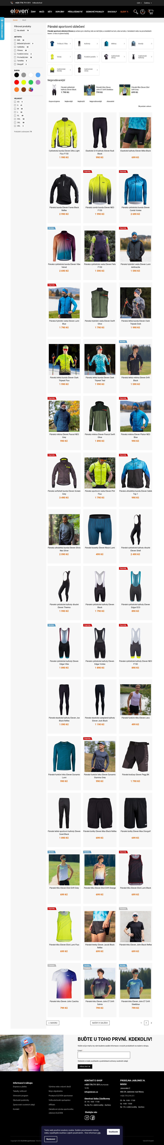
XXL (21, 119)
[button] (135, 12)
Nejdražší (81, 101)
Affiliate (52, 1105)
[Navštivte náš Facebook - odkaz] (92, 1117)
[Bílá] (30, 75)
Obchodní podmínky (21, 1100)
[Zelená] (30, 82)
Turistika (22, 61)
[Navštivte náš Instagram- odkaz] (86, 1117)
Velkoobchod (37, 3)
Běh (20, 40)
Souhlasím (113, 1132)
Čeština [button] (147, 3)
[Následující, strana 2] (146, 1023)
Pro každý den (24, 57)
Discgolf (22, 64)
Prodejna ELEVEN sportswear (61, 1096)
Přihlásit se (85, 1066)
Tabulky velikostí (20, 1091)
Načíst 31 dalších (100, 1023)
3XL (20, 122)
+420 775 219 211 (127, 1096)
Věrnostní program (20, 1096)
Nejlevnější (69, 101)
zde (98, 1133)
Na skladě (23, 30)
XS (20, 102)
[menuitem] (33, 12)
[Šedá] (23, 75)
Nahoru (53, 1023)
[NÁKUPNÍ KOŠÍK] (149, 12)
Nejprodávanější (96, 101)
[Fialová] (38, 82)
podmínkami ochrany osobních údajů (114, 1061)
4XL (20, 126)
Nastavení (50, 1139)
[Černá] (16, 75)
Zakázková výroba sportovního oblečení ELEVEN (61, 1111)
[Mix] (30, 89)
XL (20, 115)
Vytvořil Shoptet (148, 1141)
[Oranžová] (16, 89)
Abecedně (110, 101)
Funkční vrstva (24, 54)
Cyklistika (23, 47)
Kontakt (16, 1109)
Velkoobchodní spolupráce (59, 1100)
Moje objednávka (56, 1091)
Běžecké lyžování (25, 43)
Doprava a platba (20, 1087)
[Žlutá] (23, 82)
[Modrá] (38, 75)
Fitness (22, 50)
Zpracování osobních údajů (24, 1105)
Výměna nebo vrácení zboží (60, 1087)
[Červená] (16, 82)
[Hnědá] (23, 89)
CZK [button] (138, 3)
